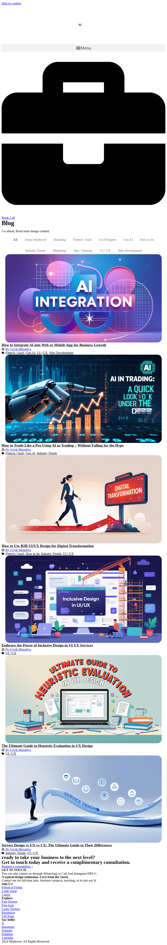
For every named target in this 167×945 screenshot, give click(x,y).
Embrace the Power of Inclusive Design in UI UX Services (47, 645)
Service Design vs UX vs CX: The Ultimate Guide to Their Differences (57, 845)
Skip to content (11, 3)
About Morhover (35, 239)
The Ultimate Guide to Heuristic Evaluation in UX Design (47, 746)
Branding (60, 239)
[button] (83, 48)
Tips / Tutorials (82, 250)
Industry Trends (35, 250)
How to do (147, 239)
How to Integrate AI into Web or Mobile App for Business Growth (54, 345)
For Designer (107, 239)
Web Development (130, 250)
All (15, 239)
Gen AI (128, 239)
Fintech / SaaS (82, 239)
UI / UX (105, 250)
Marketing (59, 250)
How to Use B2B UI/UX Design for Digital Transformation (48, 546)
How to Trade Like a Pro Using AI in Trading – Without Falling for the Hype (63, 445)
